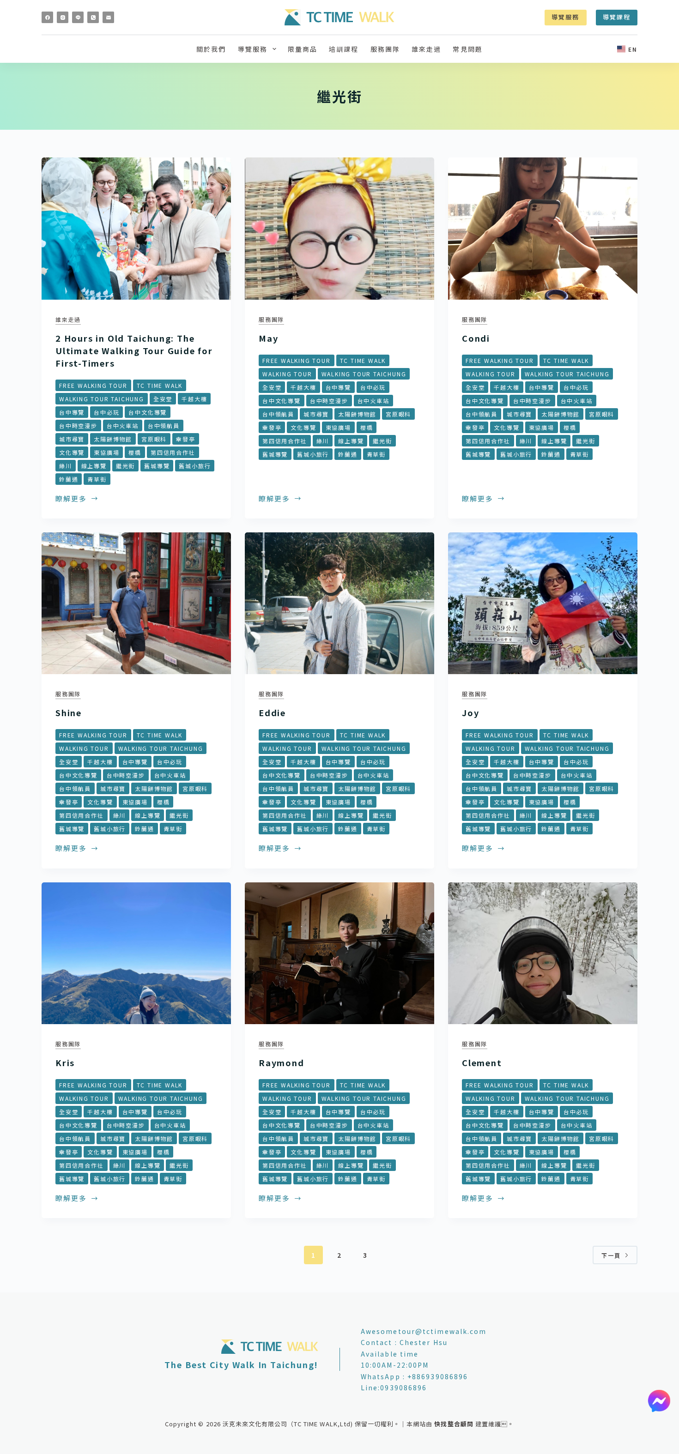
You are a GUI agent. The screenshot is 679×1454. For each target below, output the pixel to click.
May (268, 338)
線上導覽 (94, 466)
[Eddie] (339, 603)
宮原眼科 (154, 439)
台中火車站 (123, 425)
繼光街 (125, 466)
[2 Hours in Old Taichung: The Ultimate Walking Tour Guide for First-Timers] (136, 228)
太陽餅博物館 (113, 439)
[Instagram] (62, 17)
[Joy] (542, 603)
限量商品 (302, 49)
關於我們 (211, 49)
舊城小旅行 (195, 466)
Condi (476, 338)
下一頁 (611, 1255)
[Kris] (136, 953)
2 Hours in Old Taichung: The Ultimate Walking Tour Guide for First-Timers (134, 350)
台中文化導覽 (147, 412)
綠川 (65, 466)
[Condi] (542, 228)
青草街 (96, 479)
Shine (68, 712)
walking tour (287, 374)
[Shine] (136, 603)
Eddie (272, 712)
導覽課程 (616, 16)
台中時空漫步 (78, 425)
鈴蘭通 (68, 479)
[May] (339, 228)
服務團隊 (385, 49)
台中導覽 (72, 412)
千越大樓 (194, 399)
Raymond (281, 1062)
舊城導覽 (157, 466)
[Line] (78, 17)
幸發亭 (185, 439)
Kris (65, 1062)
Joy (470, 712)
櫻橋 (134, 452)
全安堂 (162, 399)
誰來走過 (426, 49)
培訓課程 (343, 49)
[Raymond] (339, 953)
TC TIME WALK (160, 385)
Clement (482, 1062)
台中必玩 (106, 412)
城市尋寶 (72, 439)
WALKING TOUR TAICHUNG (101, 399)
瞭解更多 (75, 499)
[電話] (93, 17)
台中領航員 (164, 425)
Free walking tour (93, 385)
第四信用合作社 (173, 452)
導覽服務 (565, 16)
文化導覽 (72, 452)
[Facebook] (47, 17)
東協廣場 (106, 452)
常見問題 (467, 49)
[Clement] (542, 953)
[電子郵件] (108, 17)
